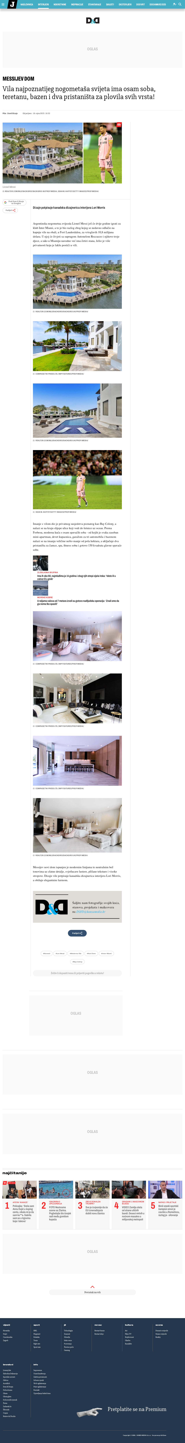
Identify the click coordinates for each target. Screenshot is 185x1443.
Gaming (67, 1350)
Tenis (36, 1340)
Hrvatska (6, 1331)
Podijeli (9, 210)
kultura (129, 1325)
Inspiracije (77, 4)
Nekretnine (60, 4)
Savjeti (110, 4)
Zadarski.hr (7, 1406)
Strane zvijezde (161, 1334)
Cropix (5, 1413)
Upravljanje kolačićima (42, 1393)
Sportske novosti (9, 1377)
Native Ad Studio (9, 1416)
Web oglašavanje (40, 1383)
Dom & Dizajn (8, 1387)
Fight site (37, 1344)
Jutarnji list (7, 1370)
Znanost (67, 1334)
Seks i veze (68, 1340)
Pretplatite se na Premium (137, 1409)
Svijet (5, 1334)
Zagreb (5, 1340)
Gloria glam (7, 1396)
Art (126, 1331)
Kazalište (128, 1344)
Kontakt (36, 1390)
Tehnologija (68, 1331)
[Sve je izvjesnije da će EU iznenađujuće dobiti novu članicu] (92, 1190)
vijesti (6, 1325)
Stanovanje (94, 4)
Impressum (38, 1370)
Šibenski (6, 1410)
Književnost (129, 1337)
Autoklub (6, 1383)
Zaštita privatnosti (40, 1377)
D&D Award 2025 (158, 4)
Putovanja (68, 1344)
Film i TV (128, 1334)
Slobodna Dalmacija (10, 1373)
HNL (35, 1331)
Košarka (36, 1337)
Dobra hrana (7, 1390)
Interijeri (43, 4)
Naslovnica (27, 4)
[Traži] (180, 4)
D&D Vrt (140, 4)
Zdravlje (67, 1337)
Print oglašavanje (40, 1387)
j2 (65, 1325)
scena (159, 1325)
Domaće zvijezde (162, 1331)
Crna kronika (7, 1337)
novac (98, 1325)
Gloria (5, 1393)
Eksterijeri (125, 4)
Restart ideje (99, 1334)
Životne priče (69, 1347)
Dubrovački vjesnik (10, 1400)
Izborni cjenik (39, 1380)
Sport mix (37, 1347)
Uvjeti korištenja (40, 1373)
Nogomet (37, 1334)
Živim (5, 1403)
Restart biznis (99, 1331)
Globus (5, 1380)
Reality (158, 1337)
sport (37, 1325)
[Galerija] (62, 153)
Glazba (127, 1340)
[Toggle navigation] (2, 3)
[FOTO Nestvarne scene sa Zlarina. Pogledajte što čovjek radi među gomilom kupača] (56, 1190)
